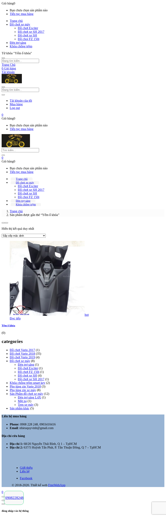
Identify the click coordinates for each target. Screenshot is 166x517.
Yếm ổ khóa (8, 325)
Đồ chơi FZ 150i (28, 372)
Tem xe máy (26, 404)
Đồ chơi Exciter (28, 28)
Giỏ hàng (9, 68)
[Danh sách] (6, 222)
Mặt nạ (22, 401)
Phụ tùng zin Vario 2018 (25, 386)
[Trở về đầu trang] (3, 496)
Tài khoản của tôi (21, 100)
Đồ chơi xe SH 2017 (31, 31)
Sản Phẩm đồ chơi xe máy (26, 393)
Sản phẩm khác (19, 408)
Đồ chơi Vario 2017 (22, 350)
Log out (15, 108)
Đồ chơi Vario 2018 (22, 353)
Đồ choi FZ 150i (28, 39)
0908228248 (14, 498)
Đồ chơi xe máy (20, 24)
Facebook (26, 478)
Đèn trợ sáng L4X (29, 397)
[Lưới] (3, 222)
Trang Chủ (8, 64)
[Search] (3, 155)
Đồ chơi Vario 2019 (22, 357)
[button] (2, 114)
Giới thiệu (26, 467)
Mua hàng (16, 104)
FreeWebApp (56, 485)
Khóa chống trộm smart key (27, 383)
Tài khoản (8, 72)
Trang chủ (16, 20)
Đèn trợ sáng (18, 42)
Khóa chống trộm (21, 46)
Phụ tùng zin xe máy (23, 390)
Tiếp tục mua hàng (21, 14)
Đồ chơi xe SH (27, 35)
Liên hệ (25, 471)
